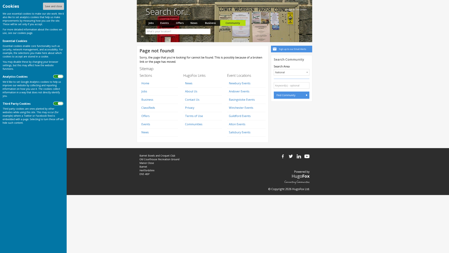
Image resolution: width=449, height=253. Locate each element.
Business (210, 23)
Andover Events (239, 91)
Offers (180, 23)
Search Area (282, 66)
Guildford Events (240, 116)
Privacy (189, 108)
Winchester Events (241, 108)
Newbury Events (239, 83)
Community (233, 23)
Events (164, 23)
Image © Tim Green (296, 9)
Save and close (53, 6)
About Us (191, 91)
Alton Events (237, 124)
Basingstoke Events (242, 100)
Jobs (151, 23)
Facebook (282, 156)
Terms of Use (194, 116)
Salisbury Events (239, 132)
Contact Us (192, 100)
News (193, 23)
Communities (193, 124)
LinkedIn (298, 156)
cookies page (24, 33)
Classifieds (148, 108)
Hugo (301, 176)
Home (145, 83)
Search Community (289, 59)
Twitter (290, 156)
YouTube (307, 156)
